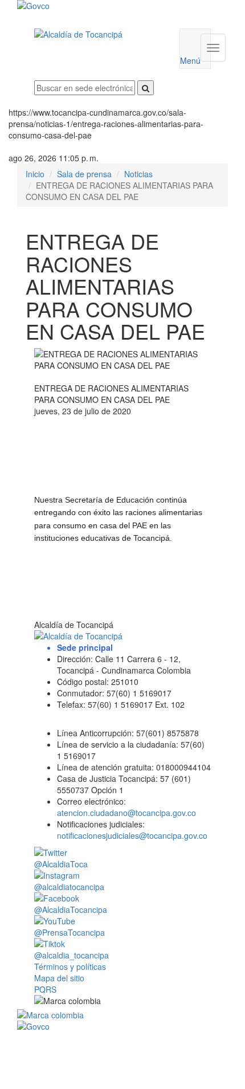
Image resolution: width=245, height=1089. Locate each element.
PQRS (45, 989)
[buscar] (145, 87)
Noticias (138, 174)
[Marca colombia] (122, 1015)
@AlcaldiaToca (61, 864)
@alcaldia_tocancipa (71, 955)
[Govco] (105, 5)
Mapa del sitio (59, 978)
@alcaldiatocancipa (69, 886)
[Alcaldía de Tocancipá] (98, 34)
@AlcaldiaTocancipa (70, 909)
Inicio (35, 174)
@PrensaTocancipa (69, 932)
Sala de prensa (84, 174)
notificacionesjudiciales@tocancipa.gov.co (132, 835)
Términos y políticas (70, 966)
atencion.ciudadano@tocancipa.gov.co (126, 812)
